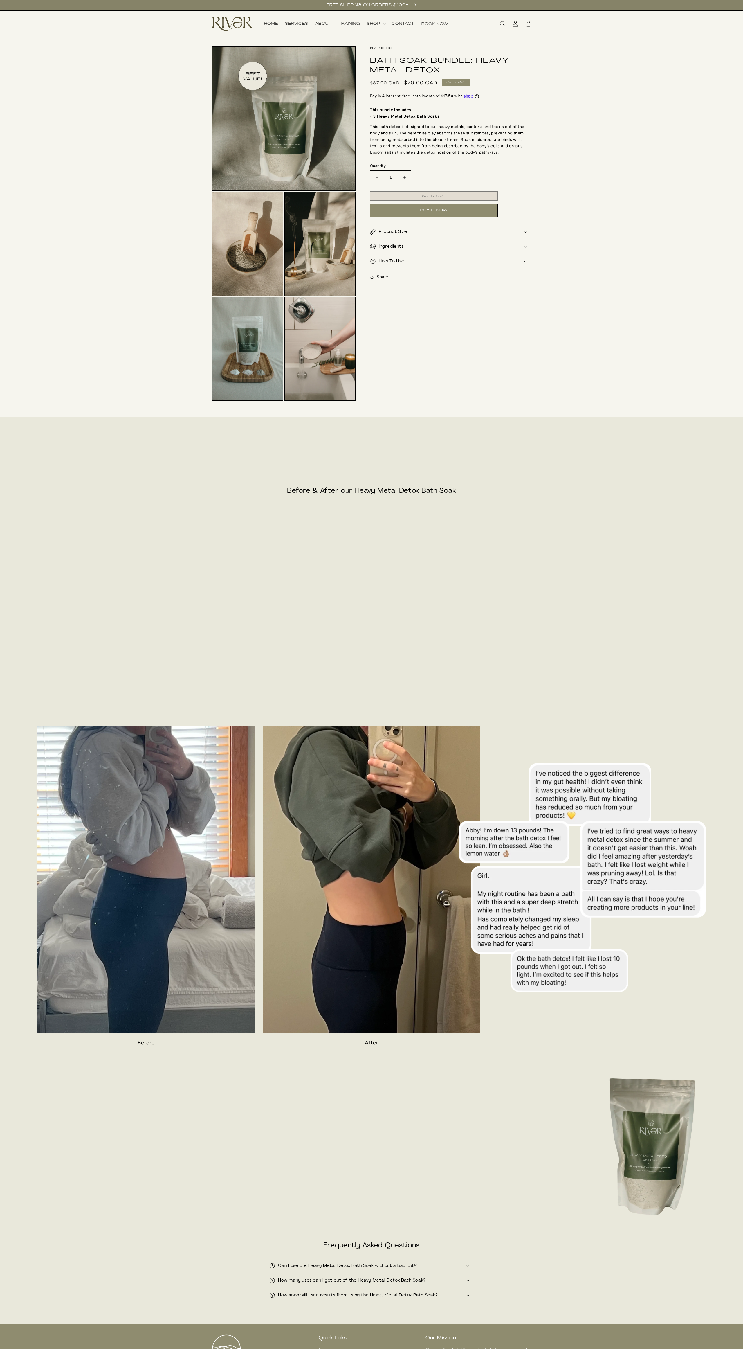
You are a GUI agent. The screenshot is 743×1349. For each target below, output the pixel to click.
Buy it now (434, 210)
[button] (375, 23)
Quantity (378, 166)
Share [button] (382, 276)
